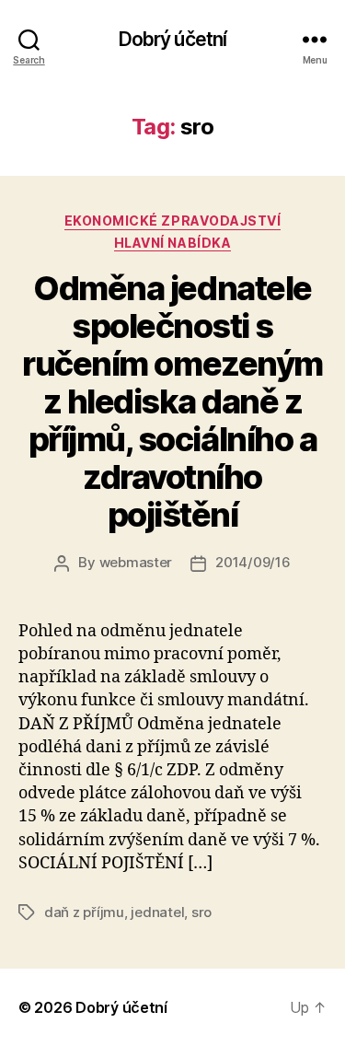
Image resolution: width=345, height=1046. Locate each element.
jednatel (157, 912)
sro (201, 912)
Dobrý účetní (173, 39)
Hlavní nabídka (172, 242)
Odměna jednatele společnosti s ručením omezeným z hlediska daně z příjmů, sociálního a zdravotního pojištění (172, 401)
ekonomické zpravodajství (172, 220)
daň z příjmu (84, 912)
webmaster (136, 562)
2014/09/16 (252, 562)
